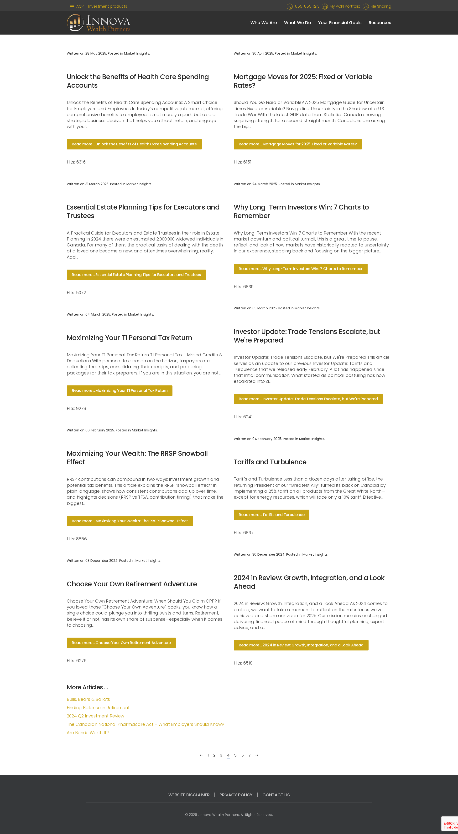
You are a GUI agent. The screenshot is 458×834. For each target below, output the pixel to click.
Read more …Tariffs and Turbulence (271, 514)
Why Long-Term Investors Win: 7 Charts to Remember (301, 211)
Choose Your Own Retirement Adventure (132, 584)
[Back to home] (98, 22)
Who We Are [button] (263, 23)
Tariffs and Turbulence (270, 462)
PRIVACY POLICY (236, 795)
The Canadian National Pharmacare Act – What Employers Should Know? (145, 724)
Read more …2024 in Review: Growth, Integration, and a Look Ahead (301, 645)
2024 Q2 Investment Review (95, 716)
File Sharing (380, 6)
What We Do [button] (297, 23)
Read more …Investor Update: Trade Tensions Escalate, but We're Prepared (308, 399)
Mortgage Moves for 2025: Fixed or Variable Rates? (303, 81)
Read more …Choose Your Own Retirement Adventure (121, 642)
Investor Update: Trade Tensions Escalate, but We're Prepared (307, 336)
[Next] (257, 755)
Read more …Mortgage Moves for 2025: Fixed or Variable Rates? (298, 144)
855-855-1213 (307, 6)
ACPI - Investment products (100, 6)
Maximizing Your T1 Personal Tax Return (129, 338)
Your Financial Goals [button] (340, 23)
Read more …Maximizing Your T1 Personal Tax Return (119, 390)
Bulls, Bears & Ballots (88, 699)
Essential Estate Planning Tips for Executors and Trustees (143, 211)
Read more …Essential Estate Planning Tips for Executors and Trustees (136, 274)
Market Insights (136, 53)
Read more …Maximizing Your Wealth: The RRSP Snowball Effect (130, 521)
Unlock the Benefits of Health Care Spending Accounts (138, 81)
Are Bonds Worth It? (88, 733)
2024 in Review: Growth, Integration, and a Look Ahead (309, 582)
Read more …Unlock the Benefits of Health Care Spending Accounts (134, 144)
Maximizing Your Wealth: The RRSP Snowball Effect (137, 458)
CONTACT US (276, 795)
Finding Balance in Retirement (98, 708)
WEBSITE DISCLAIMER (189, 795)
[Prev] (201, 755)
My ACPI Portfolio (344, 6)
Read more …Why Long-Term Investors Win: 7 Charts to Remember (301, 268)
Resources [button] (380, 23)
